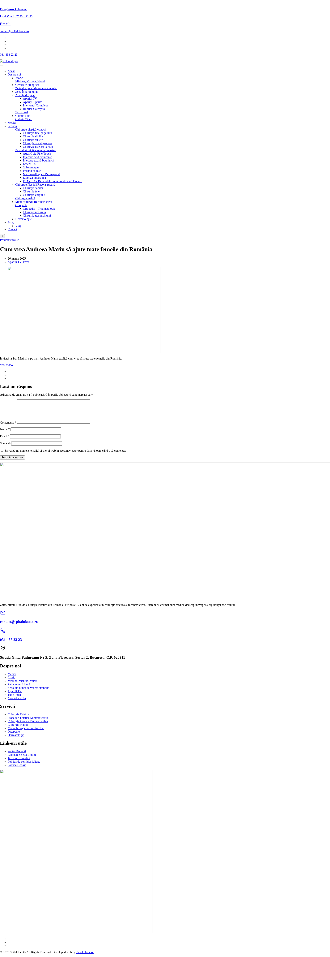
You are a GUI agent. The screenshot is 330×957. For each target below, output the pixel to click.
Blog (11, 222)
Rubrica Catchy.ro (34, 108)
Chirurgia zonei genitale (37, 143)
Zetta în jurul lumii (26, 91)
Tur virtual (21, 112)
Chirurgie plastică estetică (30, 129)
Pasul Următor (85, 952)
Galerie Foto (22, 115)
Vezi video (6, 365)
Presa (26, 262)
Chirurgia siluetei (33, 139)
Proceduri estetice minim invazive (35, 150)
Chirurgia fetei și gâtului (37, 133)
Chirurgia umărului (34, 212)
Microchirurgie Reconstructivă (33, 201)
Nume (5, 429)
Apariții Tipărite (32, 102)
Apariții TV (30, 98)
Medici (12, 122)
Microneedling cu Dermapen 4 (41, 174)
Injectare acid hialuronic (37, 157)
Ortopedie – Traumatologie (39, 208)
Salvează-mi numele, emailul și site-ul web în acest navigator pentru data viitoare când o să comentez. (65, 450)
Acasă (11, 71)
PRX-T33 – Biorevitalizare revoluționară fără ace (52, 181)
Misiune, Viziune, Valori (30, 81)
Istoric (19, 78)
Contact (12, 229)
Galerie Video (23, 119)
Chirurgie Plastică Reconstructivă (35, 184)
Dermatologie (23, 219)
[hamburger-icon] (1, 65)
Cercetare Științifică (27, 84)
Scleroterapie (31, 167)
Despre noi (14, 74)
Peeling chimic (32, 170)
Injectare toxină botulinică (38, 160)
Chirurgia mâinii (25, 198)
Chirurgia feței (31, 191)
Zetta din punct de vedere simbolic (36, 88)
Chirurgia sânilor (33, 136)
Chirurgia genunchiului (37, 215)
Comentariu (8, 422)
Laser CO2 (29, 164)
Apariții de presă (25, 95)
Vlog (18, 225)
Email (4, 436)
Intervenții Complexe (35, 105)
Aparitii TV (14, 262)
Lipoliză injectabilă (34, 177)
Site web (5, 443)
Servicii (12, 126)
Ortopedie (21, 205)
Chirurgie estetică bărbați (38, 146)
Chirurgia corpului (34, 194)
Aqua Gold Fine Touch (37, 153)
